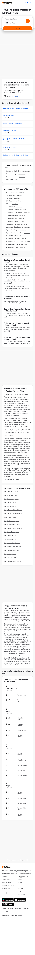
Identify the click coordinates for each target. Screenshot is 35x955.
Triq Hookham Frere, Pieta (12, 524)
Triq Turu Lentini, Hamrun (12, 543)
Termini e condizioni (7, 908)
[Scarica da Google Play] (7, 900)
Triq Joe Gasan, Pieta (10, 535)
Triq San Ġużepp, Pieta (11, 499)
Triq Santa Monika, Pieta (11, 521)
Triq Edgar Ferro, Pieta (11, 491)
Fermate (20, 888)
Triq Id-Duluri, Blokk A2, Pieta (13, 513)
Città (19, 891)
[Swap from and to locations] (28, 21)
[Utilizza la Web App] (7, 904)
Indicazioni (21, 894)
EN (4, 892)
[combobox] (17, 19)
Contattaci (5, 911)
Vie (19, 885)
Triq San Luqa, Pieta (10, 557)
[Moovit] (7, 3)
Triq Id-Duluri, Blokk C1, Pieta (13, 510)
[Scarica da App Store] (19, 900)
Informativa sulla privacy (21, 908)
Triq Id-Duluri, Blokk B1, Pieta (13, 528)
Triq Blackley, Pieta (10, 554)
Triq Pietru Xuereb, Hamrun (12, 546)
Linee (19, 879)
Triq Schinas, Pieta (10, 506)
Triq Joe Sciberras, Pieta (12, 550)
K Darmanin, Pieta (9, 517)
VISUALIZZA (27, 171)
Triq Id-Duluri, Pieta (10, 502)
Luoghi (20, 882)
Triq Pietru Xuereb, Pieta (11, 532)
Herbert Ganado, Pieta (11, 539)
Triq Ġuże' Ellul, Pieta (10, 495)
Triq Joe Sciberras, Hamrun (12, 561)
